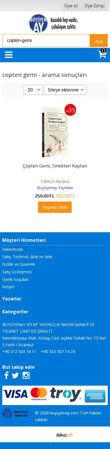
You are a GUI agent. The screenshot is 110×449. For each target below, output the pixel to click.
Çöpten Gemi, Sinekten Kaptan (55, 166)
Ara (99, 41)
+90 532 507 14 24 (58, 351)
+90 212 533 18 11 (19, 351)
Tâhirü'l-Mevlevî (55, 181)
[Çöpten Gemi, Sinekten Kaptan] (55, 107)
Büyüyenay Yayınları (55, 187)
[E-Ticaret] (64, 434)
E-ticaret (46, 434)
